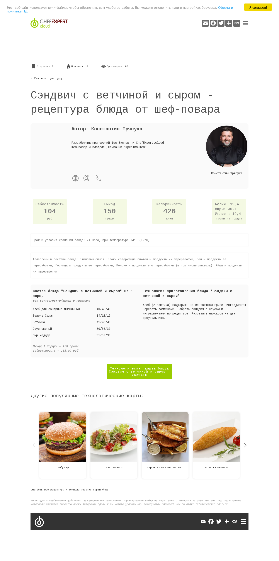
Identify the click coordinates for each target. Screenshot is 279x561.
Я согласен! (258, 7)
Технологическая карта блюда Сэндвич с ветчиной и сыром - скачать (139, 371)
